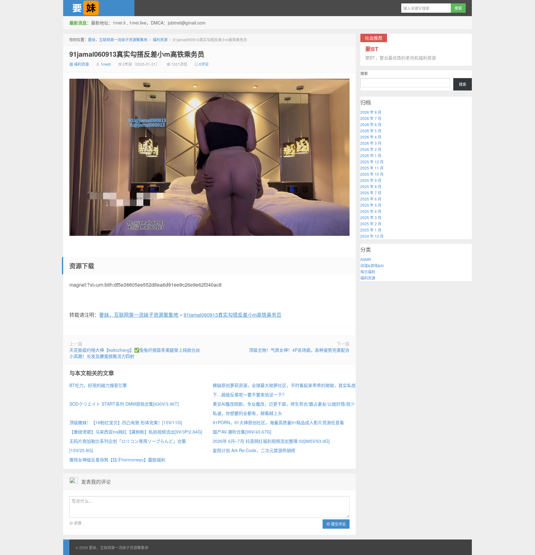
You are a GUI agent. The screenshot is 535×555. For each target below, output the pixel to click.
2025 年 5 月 (370, 205)
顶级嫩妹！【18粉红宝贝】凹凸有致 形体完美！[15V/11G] (125, 422)
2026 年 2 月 (370, 149)
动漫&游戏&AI (372, 265)
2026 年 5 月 (370, 130)
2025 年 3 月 (370, 217)
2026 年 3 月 (370, 143)
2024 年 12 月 (372, 236)
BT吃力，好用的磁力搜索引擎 (98, 385)
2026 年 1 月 (370, 155)
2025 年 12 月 (372, 161)
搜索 (364, 73)
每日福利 (367, 271)
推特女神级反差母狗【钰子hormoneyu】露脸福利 (117, 459)
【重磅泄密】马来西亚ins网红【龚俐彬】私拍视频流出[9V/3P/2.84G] (135, 432)
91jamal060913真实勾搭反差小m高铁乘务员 (136, 54)
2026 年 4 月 (370, 136)
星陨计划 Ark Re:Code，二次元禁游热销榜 (254, 450)
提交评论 (338, 523)
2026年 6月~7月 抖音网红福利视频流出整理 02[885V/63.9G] (271, 441)
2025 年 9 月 (370, 180)
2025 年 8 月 (370, 186)
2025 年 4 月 (370, 211)
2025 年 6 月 (370, 198)
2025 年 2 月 (370, 223)
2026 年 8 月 (370, 112)
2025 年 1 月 (370, 229)
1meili (106, 64)
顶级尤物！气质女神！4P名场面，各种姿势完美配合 (299, 350)
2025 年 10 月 (372, 174)
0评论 (204, 64)
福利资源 (160, 39)
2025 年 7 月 (370, 192)
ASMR (365, 259)
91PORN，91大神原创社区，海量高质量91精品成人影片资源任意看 (278, 422)
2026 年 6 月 (370, 124)
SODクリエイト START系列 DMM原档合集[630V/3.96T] (124, 404)
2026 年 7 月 (370, 118)
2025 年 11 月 (372, 167)
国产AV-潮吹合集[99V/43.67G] (242, 432)
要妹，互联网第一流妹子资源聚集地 (98, 8)
